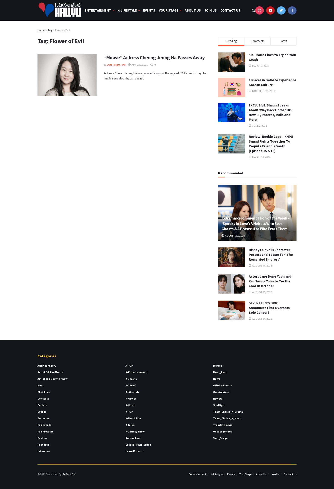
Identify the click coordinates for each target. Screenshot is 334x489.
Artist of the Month (50, 372)
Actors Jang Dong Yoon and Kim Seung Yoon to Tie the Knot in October (270, 281)
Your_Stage (220, 438)
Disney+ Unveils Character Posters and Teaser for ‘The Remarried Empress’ (271, 255)
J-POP (129, 365)
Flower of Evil (62, 30)
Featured (43, 444)
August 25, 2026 (262, 292)
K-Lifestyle (127, 10)
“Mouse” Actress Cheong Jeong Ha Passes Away (153, 57)
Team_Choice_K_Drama (228, 411)
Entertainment (98, 10)
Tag (50, 30)
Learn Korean (133, 451)
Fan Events (44, 425)
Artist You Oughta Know (52, 378)
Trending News (222, 425)
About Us (193, 10)
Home (41, 30)
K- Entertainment (136, 372)
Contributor (116, 64)
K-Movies (131, 398)
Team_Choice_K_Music (227, 418)
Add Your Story (46, 365)
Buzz (40, 385)
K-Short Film (133, 418)
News (216, 378)
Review (217, 398)
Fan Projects (45, 431)
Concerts (43, 398)
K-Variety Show (135, 431)
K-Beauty (131, 378)
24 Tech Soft (69, 474)
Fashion (42, 438)
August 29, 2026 (234, 235)
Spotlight (219, 405)
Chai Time (43, 392)
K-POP (129, 411)
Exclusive (43, 418)
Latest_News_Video (138, 444)
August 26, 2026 (262, 265)
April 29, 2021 (139, 64)
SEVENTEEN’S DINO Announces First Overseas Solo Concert (269, 308)
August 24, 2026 (262, 318)
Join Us (210, 10)
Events (149, 10)
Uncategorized (222, 431)
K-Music (130, 405)
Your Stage (168, 10)
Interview (43, 451)
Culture (42, 405)
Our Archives (221, 392)
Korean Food (133, 438)
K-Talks (130, 425)
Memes (217, 365)
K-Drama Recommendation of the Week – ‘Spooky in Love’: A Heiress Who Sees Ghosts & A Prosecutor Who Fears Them (256, 224)
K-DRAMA (130, 385)
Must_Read (220, 372)
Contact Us (230, 10)
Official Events (222, 385)
